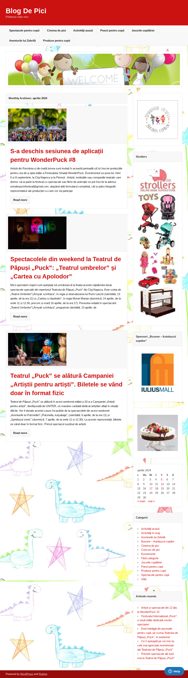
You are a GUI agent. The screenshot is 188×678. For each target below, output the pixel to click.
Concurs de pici (150, 549)
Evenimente (148, 553)
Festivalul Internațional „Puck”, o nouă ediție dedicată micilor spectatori (157, 620)
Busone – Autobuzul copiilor (157, 541)
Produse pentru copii (56, 40)
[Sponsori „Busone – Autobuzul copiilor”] (157, 372)
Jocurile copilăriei (143, 30)
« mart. (141, 501)
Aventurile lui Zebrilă (22, 40)
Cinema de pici (56, 30)
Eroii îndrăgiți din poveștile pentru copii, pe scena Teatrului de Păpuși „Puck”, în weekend (157, 633)
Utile (144, 579)
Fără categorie (149, 558)
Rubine (43, 674)
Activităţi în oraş (150, 533)
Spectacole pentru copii (24, 30)
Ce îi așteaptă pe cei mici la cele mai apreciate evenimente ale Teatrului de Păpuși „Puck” (155, 645)
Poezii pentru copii (112, 30)
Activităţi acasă (83, 30)
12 (162, 484)
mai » (151, 501)
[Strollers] (157, 242)
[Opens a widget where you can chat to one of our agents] (174, 671)
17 (150, 488)
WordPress (26, 674)
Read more (20, 199)
